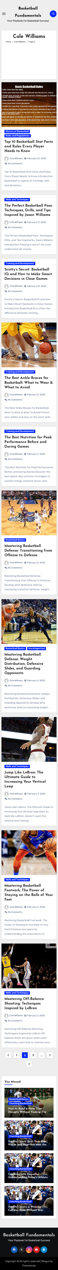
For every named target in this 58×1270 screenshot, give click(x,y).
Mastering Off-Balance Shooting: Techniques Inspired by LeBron (24, 1003)
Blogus (46, 1261)
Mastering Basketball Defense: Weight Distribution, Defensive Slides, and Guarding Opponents (23, 664)
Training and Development (20, 263)
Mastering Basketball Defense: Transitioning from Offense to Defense (28, 550)
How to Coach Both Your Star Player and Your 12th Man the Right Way (27, 1144)
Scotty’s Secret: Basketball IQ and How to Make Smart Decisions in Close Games (28, 274)
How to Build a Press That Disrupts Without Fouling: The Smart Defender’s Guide (27, 1112)
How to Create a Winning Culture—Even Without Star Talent (25, 1210)
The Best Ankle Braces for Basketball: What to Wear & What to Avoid (28, 382)
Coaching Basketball (20, 1103)
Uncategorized (36, 648)
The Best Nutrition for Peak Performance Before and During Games (28, 442)
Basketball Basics (15, 540)
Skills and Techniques (17, 199)
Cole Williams (16, 158)
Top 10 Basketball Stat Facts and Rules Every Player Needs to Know (28, 146)
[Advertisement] (29, 60)
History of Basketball (17, 131)
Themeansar (29, 1265)
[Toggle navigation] (3, 14)
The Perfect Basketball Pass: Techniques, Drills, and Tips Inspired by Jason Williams (28, 210)
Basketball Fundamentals (29, 1235)
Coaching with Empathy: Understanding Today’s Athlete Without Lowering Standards (28, 1177)
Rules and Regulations (18, 135)
